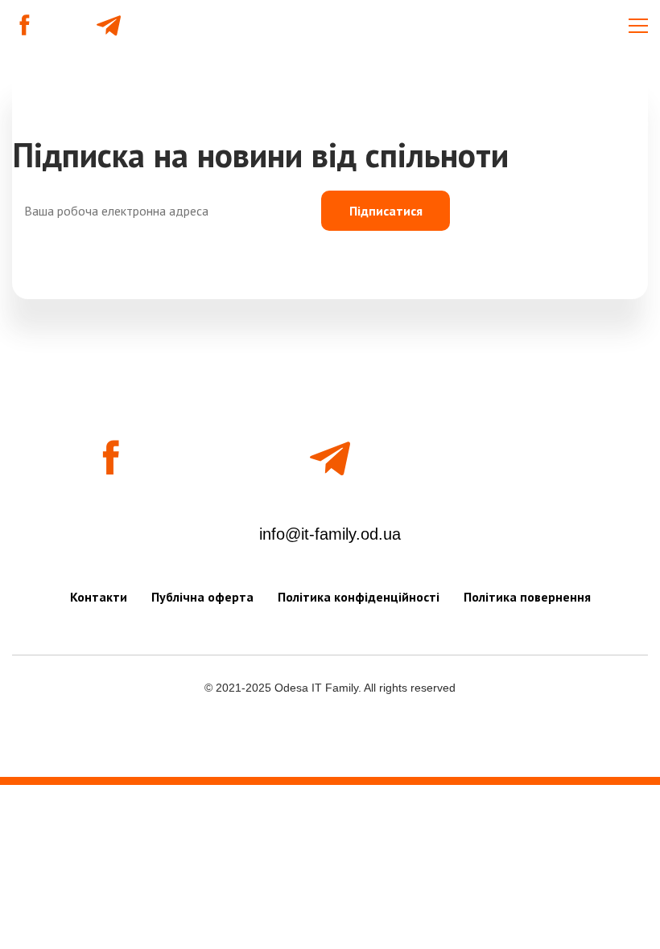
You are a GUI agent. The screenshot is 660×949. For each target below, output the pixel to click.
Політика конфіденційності (358, 597)
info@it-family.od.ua (330, 534)
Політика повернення (527, 597)
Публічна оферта (202, 597)
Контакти (98, 597)
